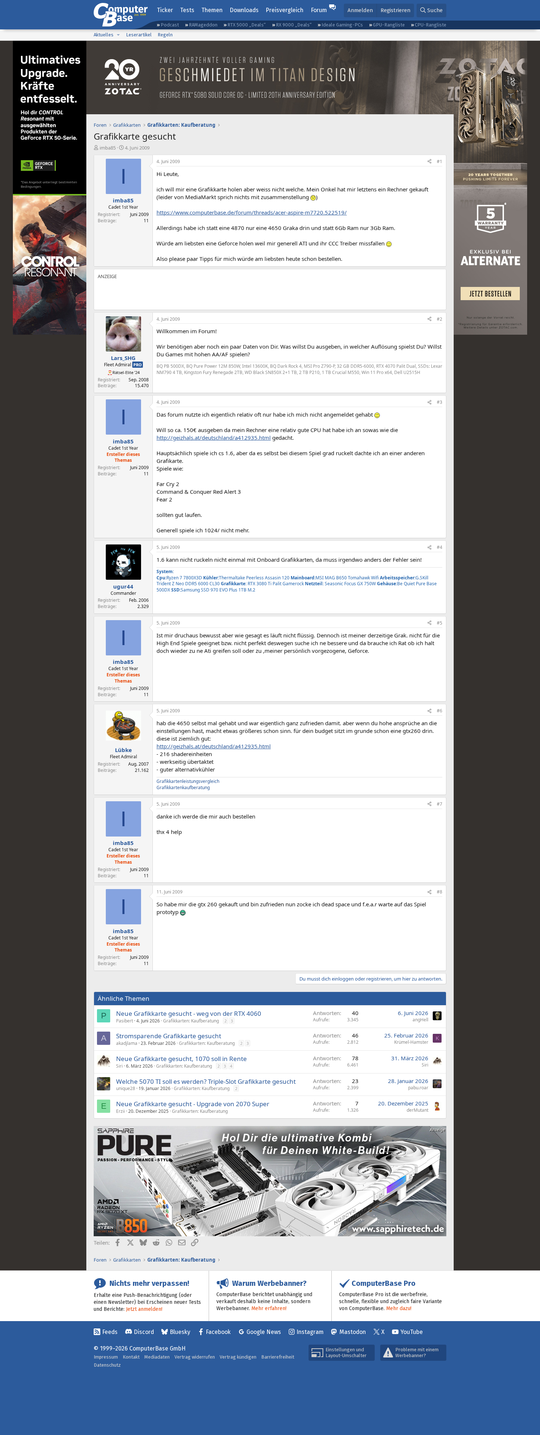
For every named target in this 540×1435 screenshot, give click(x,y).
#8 (439, 892)
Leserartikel (139, 34)
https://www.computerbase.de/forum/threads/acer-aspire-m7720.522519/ (251, 212)
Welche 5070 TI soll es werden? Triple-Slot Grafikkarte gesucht (206, 1081)
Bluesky (180, 1331)
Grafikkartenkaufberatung (183, 787)
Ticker (165, 10)
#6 (439, 711)
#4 (439, 547)
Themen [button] (212, 10)
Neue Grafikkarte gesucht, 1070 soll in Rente (181, 1058)
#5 (439, 623)
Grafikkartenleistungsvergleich (187, 781)
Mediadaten (157, 1357)
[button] (118, 34)
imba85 (108, 147)
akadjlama (126, 1043)
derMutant (417, 1110)
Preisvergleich (284, 10)
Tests (187, 10)
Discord (144, 1331)
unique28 (125, 1088)
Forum (319, 10)
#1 (439, 161)
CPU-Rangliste (430, 25)
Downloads (244, 10)
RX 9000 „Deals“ (294, 25)
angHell (420, 1020)
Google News (263, 1331)
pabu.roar (418, 1088)
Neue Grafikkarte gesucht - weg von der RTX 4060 (188, 1013)
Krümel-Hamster (411, 1042)
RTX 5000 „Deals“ (246, 25)
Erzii (120, 1111)
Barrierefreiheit (277, 1357)
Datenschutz (107, 1365)
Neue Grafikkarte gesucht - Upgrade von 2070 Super (192, 1104)
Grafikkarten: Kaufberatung (191, 1021)
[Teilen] (429, 162)
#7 (439, 804)
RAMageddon (203, 25)
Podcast (170, 25)
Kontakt (131, 1357)
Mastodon (352, 1331)
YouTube (411, 1331)
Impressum (106, 1357)
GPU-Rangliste (389, 25)
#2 (439, 319)
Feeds (110, 1331)
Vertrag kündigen (238, 1357)
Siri (119, 1066)
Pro (137, 364)
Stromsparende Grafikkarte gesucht (168, 1036)
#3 (439, 402)
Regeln (165, 34)
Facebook (218, 1331)
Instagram (310, 1331)
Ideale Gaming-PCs (342, 25)
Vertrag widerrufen (194, 1357)
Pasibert (124, 1021)
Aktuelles (104, 34)
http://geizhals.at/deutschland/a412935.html (213, 437)
